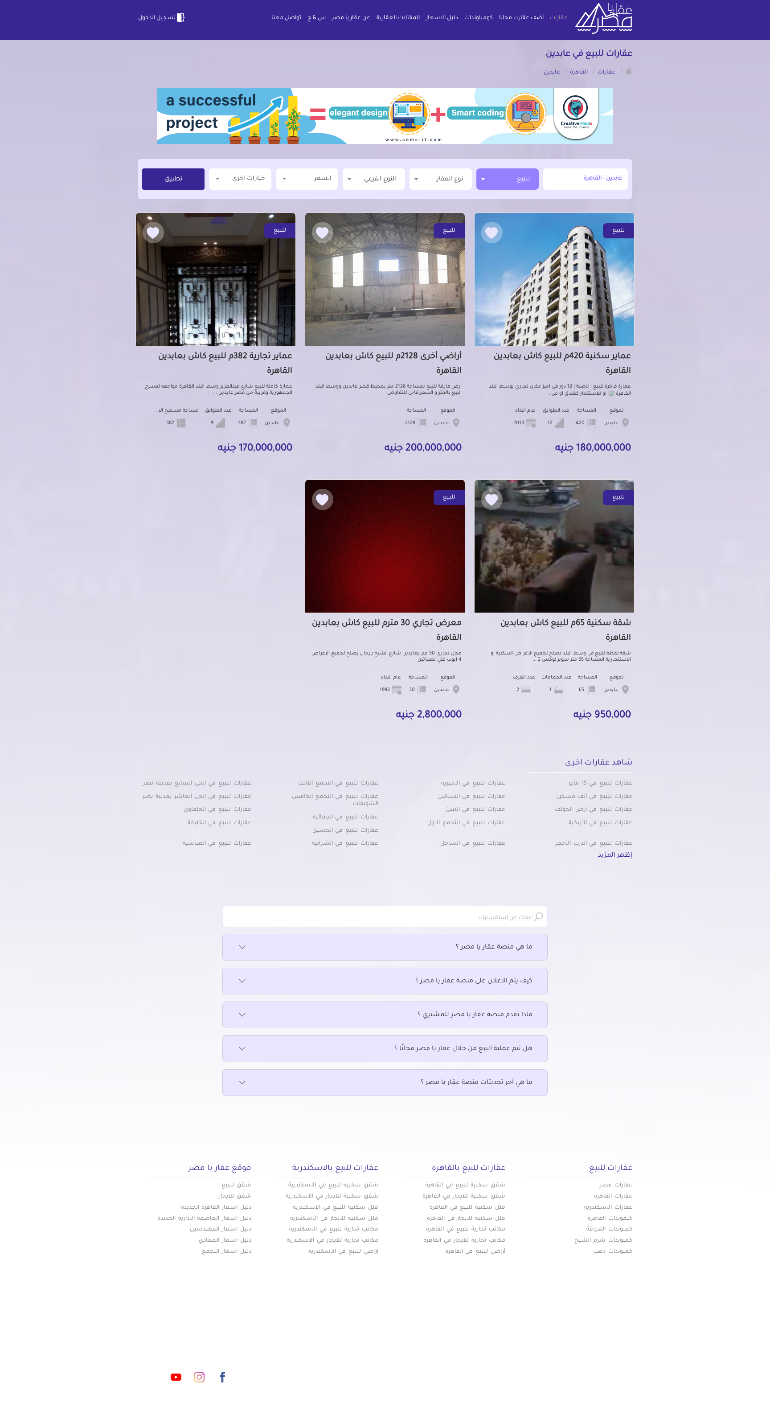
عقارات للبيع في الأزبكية (600, 823)
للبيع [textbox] (523, 179)
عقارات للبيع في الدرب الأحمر (594, 844)
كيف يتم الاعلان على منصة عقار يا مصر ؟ (473, 981)
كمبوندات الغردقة (609, 1230)
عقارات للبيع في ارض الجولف (593, 810)
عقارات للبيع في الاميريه (473, 784)
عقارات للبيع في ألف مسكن (594, 797)
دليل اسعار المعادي (225, 1241)
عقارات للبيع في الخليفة (219, 823)
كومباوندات (478, 18)
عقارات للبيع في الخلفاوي (217, 810)
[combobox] (507, 179)
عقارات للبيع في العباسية (217, 844)
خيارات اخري (248, 179)
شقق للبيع (236, 1185)
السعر (323, 179)
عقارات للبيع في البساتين (471, 797)
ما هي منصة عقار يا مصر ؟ (494, 947)
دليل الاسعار (442, 18)
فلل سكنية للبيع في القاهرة (467, 1208)
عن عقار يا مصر (351, 18)
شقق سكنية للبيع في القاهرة (465, 1185)
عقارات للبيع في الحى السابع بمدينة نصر (197, 784)
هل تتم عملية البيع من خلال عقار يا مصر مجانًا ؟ (463, 1049)
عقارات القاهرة (613, 1197)
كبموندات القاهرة (610, 1219)
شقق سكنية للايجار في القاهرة (463, 1197)
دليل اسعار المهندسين (220, 1230)
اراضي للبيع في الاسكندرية (343, 1252)
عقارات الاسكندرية (608, 1208)
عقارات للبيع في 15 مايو (600, 784)
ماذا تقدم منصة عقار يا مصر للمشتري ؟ (475, 1015)
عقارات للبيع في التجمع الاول (466, 823)
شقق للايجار (235, 1197)
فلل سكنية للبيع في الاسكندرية (335, 1208)
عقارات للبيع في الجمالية (345, 817)
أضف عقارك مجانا (521, 18)
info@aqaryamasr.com (179, 1337)
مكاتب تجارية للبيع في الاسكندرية (333, 1230)
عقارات (559, 18)
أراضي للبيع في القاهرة (475, 1252)
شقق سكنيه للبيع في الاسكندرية (333, 1185)
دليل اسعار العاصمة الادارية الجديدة (204, 1219)
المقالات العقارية (398, 18)
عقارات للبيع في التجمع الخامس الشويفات (335, 801)
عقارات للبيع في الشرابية (345, 844)
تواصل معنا (286, 18)
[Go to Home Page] (628, 70)
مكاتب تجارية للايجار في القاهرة (464, 1241)
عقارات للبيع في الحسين (345, 831)
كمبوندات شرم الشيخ (603, 1241)
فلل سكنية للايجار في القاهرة (466, 1219)
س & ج (316, 18)
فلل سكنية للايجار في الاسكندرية (334, 1219)
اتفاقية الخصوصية (320, 1366)
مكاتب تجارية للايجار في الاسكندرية (332, 1241)
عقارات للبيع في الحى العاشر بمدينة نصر (197, 797)
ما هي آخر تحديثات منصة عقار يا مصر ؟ (476, 1083)
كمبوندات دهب (612, 1252)
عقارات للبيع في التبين (475, 810)
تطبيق (173, 179)
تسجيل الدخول (157, 18)
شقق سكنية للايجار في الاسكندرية (332, 1197)
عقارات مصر (616, 1185)
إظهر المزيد (615, 855)
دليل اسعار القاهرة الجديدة (216, 1208)
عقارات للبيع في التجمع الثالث (338, 784)
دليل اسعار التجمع (226, 1252)
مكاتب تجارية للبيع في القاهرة (465, 1230)
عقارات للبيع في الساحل (472, 844)
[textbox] (441, 179)
